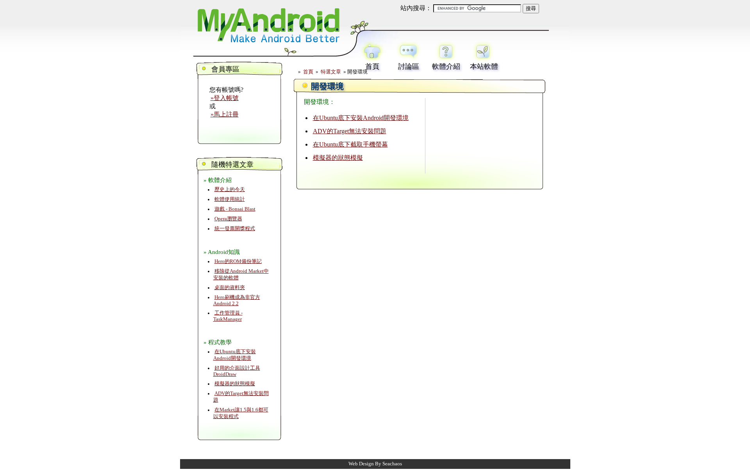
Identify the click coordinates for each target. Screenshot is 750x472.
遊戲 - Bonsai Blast (234, 209)
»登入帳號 (225, 98)
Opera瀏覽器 (228, 219)
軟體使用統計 (229, 199)
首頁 (308, 72)
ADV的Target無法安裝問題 (349, 131)
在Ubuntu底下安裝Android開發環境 (361, 117)
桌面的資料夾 (229, 287)
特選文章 (331, 72)
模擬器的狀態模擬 (234, 383)
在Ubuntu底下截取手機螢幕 (350, 144)
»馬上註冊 (225, 114)
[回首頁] (267, 44)
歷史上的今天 (229, 189)
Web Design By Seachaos (375, 464)
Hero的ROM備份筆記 (238, 261)
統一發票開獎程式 (234, 228)
